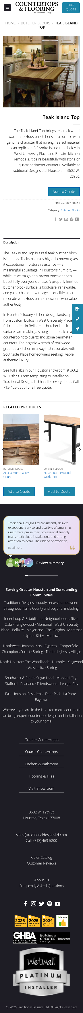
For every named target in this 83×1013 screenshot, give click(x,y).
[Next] (79, 458)
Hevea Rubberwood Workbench (57, 475)
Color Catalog (41, 857)
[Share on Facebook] (55, 220)
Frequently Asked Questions (41, 885)
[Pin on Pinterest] (71, 220)
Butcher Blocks (35, 23)
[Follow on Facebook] (25, 904)
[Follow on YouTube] (57, 904)
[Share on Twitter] (60, 220)
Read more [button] (15, 548)
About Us (41, 880)
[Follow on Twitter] (41, 904)
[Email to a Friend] (66, 220)
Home (10, 23)
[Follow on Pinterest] (49, 904)
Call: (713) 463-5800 (41, 840)
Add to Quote (64, 191)
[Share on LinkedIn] (77, 220)
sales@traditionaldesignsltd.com (41, 834)
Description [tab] (11, 242)
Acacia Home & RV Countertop (16, 475)
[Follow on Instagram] (33, 904)
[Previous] (3, 458)
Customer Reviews (41, 863)
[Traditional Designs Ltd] (37, 7)
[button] (7, 8)
